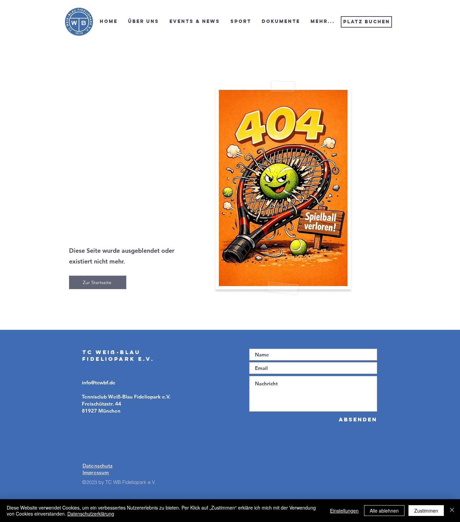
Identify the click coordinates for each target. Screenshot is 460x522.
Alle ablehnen (384, 510)
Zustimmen (426, 510)
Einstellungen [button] (344, 510)
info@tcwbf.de (99, 382)
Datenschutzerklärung (90, 513)
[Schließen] (452, 510)
